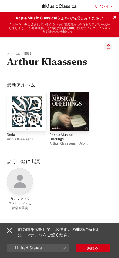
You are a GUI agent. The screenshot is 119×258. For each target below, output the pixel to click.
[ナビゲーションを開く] (9, 6)
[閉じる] (115, 16)
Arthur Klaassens (20, 139)
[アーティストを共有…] (108, 47)
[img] (59, 6)
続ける (92, 248)
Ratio (11, 135)
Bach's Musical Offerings (61, 137)
